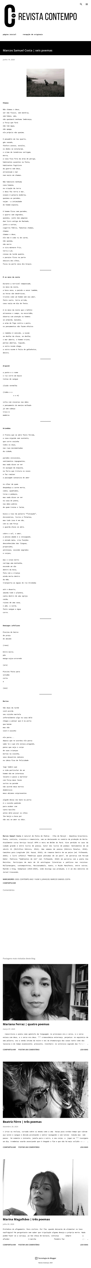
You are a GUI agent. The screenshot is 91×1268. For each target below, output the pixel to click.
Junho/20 (46, 879)
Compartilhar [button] (9, 883)
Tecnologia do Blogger (47, 1258)
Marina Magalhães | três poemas (26, 1219)
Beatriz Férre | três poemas (22, 1122)
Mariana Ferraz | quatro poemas (26, 1024)
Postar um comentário (28, 1049)
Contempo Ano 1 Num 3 (30, 879)
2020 (17, 879)
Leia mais (84, 1049)
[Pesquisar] (81, 4)
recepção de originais (33, 34)
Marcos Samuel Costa (60, 879)
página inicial (9, 34)
